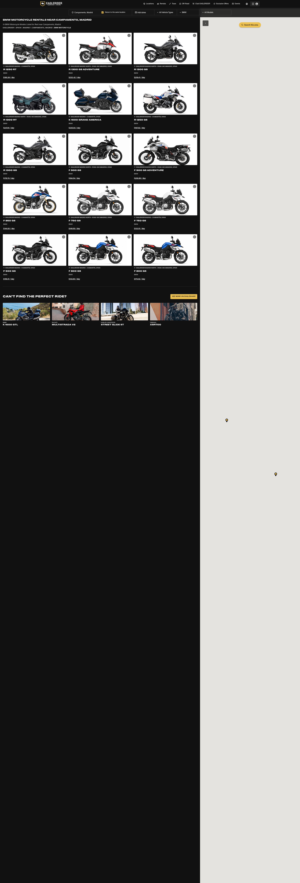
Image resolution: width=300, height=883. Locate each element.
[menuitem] (148, 3)
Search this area (251, 25)
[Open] (199, 12)
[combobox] (84, 12)
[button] (34, 56)
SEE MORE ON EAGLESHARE (184, 296)
